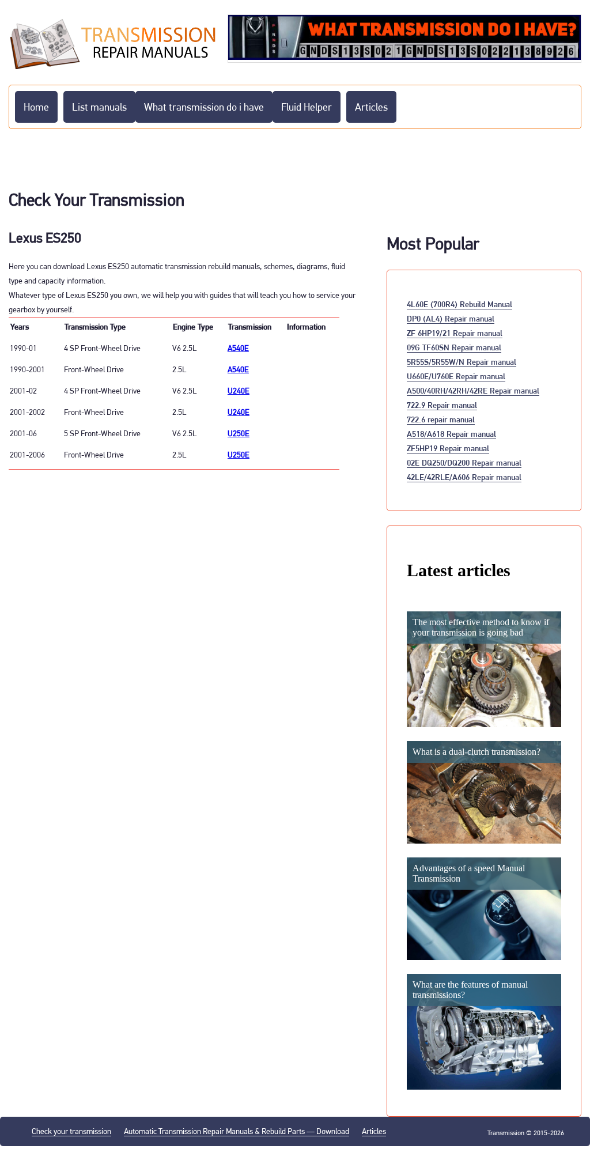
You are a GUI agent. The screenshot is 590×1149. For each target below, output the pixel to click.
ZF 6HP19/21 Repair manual (454, 333)
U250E (238, 433)
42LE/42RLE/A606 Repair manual (464, 477)
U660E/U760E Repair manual (456, 376)
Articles (371, 107)
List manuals (99, 107)
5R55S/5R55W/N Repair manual (461, 361)
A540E (238, 348)
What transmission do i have (204, 107)
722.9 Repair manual (442, 405)
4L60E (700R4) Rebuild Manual (459, 304)
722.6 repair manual (441, 419)
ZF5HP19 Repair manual (448, 448)
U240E (238, 390)
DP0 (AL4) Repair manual (450, 318)
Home (36, 107)
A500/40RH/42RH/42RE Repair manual (473, 390)
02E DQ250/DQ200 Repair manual (464, 462)
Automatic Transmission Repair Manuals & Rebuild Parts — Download (236, 1131)
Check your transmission (71, 1131)
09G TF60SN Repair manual (454, 347)
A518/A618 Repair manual (451, 434)
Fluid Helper (306, 107)
